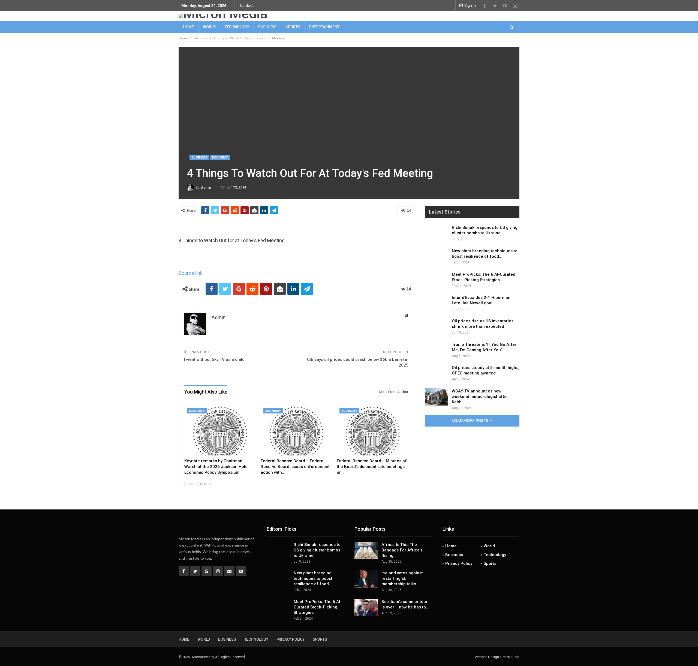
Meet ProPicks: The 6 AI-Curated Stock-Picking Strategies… (318, 607)
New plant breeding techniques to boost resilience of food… (313, 578)
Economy (220, 157)
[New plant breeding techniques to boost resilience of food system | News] (436, 257)
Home (188, 27)
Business (267, 27)
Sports (292, 27)
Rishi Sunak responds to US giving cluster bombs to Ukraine (317, 550)
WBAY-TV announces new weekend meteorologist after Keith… (480, 396)
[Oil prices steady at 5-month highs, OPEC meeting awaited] (436, 373)
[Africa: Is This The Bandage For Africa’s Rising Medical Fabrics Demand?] (366, 550)
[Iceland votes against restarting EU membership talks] (366, 579)
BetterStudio (509, 657)
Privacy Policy (458, 563)
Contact (247, 5)
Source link (191, 273)
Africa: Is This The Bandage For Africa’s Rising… (401, 550)
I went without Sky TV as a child (214, 359)
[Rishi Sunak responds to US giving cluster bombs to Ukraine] (436, 233)
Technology (237, 27)
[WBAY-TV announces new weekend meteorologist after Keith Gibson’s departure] (436, 397)
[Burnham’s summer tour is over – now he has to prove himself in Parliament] (366, 607)
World (209, 27)
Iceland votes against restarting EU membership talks (402, 578)
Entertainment (324, 27)
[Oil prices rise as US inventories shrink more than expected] (436, 327)
